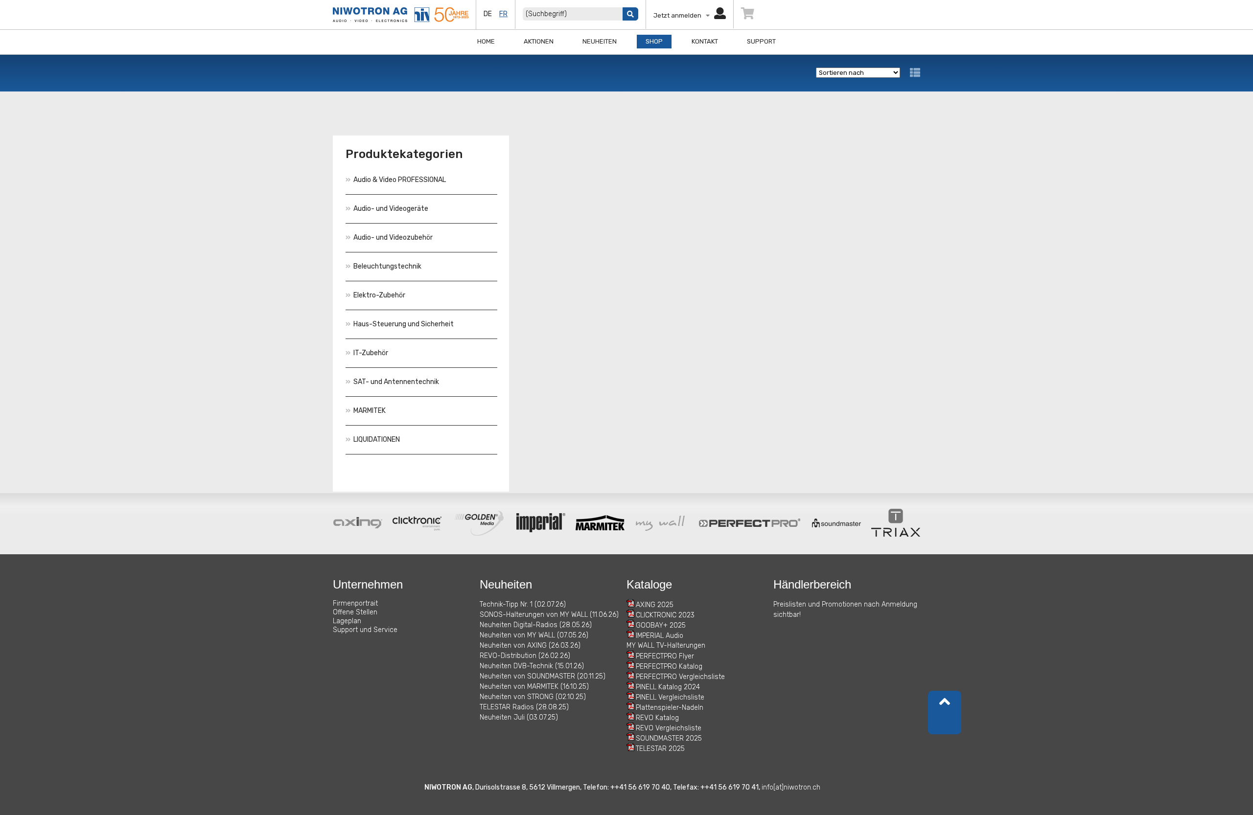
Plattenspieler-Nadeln (669, 707)
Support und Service (365, 630)
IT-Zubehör (370, 353)
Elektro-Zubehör (379, 295)
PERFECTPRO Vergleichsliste (680, 677)
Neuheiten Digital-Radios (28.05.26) (536, 625)
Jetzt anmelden (679, 15)
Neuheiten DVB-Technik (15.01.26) (532, 666)
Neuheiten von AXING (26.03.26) (530, 645)
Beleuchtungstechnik (387, 266)
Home (486, 41)
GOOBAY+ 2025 (661, 625)
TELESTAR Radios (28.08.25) (524, 707)
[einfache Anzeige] (915, 73)
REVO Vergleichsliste (668, 728)
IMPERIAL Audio (659, 636)
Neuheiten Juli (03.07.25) (519, 717)
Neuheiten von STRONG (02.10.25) (533, 697)
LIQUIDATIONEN (376, 439)
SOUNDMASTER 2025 (669, 738)
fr (503, 14)
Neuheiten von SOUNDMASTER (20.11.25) (542, 676)
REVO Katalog (657, 718)
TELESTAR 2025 (660, 749)
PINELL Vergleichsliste (670, 697)
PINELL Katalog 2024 (668, 687)
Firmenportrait (355, 603)
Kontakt (705, 41)
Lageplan (347, 621)
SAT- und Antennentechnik (396, 382)
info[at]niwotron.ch (791, 787)
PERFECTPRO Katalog (669, 666)
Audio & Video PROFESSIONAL (399, 180)
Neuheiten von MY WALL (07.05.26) (534, 635)
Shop (654, 41)
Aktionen (539, 41)
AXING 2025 (654, 605)
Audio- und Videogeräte (390, 208)
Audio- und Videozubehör (393, 237)
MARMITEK (369, 411)
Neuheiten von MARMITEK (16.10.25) (534, 686)
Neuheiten (599, 41)
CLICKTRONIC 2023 (665, 615)
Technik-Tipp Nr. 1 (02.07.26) (523, 604)
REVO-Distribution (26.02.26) (525, 656)
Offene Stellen (355, 612)
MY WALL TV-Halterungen (665, 645)
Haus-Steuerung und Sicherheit (403, 324)
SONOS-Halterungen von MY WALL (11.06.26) (549, 615)
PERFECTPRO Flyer (665, 656)
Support (761, 41)
